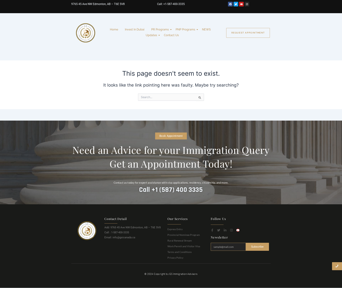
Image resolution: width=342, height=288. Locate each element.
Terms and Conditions (179, 251)
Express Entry (175, 229)
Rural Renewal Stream (179, 240)
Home (114, 29)
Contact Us (171, 35)
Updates (151, 35)
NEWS (206, 29)
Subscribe (257, 246)
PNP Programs (185, 29)
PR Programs (160, 29)
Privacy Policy (175, 257)
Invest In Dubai (134, 29)
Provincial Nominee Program (183, 234)
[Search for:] (171, 97)
